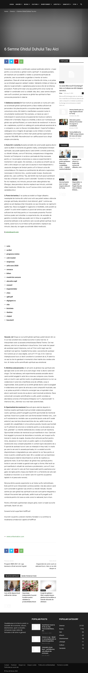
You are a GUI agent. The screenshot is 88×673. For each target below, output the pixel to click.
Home (6, 11)
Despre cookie (31, 665)
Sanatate (66, 4)
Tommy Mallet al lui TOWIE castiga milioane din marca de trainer (76, 134)
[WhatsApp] (21, 61)
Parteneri (14, 665)
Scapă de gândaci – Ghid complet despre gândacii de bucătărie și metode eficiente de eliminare (48, 597)
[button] (81, 4)
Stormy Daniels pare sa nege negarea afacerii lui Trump (76, 111)
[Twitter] (11, 61)
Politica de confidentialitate (46, 665)
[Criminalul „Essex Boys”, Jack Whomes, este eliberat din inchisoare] (36, 649)
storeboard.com (12, 232)
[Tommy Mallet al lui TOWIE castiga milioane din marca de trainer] (63, 134)
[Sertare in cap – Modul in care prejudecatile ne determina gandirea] (36, 639)
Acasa (12, 4)
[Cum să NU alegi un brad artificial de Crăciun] (12, 585)
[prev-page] (5, 606)
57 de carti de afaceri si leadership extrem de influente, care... (77, 163)
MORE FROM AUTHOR (29, 576)
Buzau (26, 4)
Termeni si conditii (62, 665)
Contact (6, 665)
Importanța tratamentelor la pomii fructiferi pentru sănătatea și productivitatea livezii (29, 597)
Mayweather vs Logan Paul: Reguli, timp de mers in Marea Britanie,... (77, 186)
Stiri (74, 4)
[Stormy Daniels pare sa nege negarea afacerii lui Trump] (63, 112)
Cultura (35, 4)
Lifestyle (57, 4)
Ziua (60, 93)
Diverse (12, 11)
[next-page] (9, 606)
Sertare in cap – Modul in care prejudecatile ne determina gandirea (49, 639)
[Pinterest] (16, 61)
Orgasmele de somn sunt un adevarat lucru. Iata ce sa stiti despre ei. (46, 566)
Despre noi (22, 665)
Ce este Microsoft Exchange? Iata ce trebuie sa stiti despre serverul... (71, 88)
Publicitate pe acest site (11, 667)
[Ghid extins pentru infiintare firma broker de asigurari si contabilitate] (63, 122)
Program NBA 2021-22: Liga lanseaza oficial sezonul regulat (15, 565)
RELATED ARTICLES (12, 576)
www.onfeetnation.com (15, 536)
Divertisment (45, 4)
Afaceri (18, 4)
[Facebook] (6, 61)
